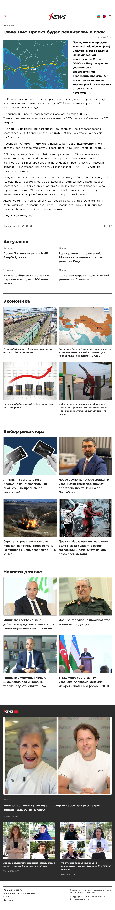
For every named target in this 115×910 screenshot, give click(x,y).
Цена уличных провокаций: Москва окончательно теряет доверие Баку (81, 257)
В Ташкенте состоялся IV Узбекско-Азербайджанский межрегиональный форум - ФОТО (85, 682)
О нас (6, 897)
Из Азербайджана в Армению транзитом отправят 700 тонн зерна (26, 279)
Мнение (62, 248)
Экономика (9, 26)
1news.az (80, 892)
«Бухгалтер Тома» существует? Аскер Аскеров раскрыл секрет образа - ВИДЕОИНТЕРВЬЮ (52, 807)
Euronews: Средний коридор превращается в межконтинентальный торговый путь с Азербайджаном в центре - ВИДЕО (85, 352)
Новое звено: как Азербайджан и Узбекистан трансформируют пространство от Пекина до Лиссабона (84, 486)
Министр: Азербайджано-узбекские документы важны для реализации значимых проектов (28, 624)
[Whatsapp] (26, 226)
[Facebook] (18, 226)
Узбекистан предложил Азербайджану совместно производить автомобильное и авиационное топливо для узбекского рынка (83, 409)
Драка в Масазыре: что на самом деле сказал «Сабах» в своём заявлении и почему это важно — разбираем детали (84, 548)
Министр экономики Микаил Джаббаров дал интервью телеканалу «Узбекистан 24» (25, 682)
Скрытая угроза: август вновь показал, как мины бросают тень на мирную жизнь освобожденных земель (29, 548)
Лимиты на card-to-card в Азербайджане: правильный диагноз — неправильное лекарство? (25, 486)
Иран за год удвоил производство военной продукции (84, 622)
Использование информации (19, 893)
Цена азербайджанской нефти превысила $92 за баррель (28, 406)
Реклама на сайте (12, 890)
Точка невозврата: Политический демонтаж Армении (84, 277)
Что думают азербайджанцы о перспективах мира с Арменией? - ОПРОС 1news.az (85, 866)
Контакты (8, 900)
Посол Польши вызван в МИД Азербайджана (25, 255)
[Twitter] (22, 226)
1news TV (7, 800)
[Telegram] (30, 226)
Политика (7, 248)
